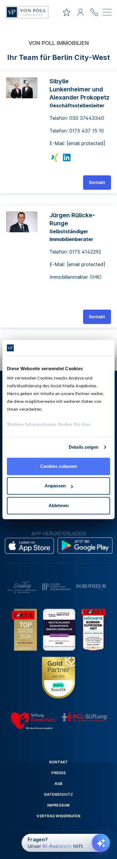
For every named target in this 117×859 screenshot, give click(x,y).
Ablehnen (59, 505)
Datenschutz (58, 794)
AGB (59, 783)
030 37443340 (86, 118)
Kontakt (97, 182)
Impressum (58, 805)
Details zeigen (83, 447)
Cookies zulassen (58, 466)
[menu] (107, 13)
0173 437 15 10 (86, 131)
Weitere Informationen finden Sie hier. (49, 424)
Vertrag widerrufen (58, 816)
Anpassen (55, 485)
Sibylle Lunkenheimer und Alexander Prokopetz (80, 89)
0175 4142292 (85, 252)
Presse (58, 773)
